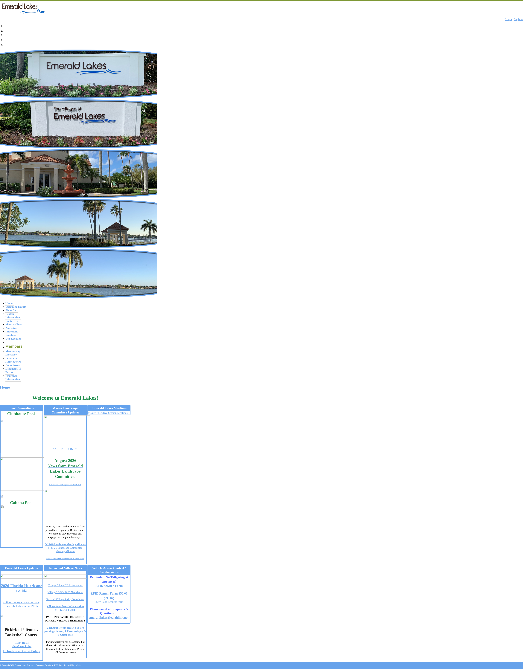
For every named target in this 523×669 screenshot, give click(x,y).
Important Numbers (11, 333)
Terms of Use (69, 665)
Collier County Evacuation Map (21, 602)
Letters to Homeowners (13, 360)
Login (508, 19)
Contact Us (11, 320)
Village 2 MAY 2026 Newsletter (65, 592)
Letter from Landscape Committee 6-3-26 (65, 485)
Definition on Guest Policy (21, 651)
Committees (12, 365)
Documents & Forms (13, 370)
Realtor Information (12, 315)
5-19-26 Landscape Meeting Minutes (65, 544)
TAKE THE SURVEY (65, 448)
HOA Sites (58, 665)
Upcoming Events (15, 306)
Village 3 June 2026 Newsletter (65, 585)
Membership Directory (12, 352)
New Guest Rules (21, 646)
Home (9, 303)
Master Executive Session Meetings (108, 412)
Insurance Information (12, 377)
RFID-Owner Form (109, 585)
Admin (78, 665)
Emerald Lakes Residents (24, 665)
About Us (10, 310)
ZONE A (32, 605)
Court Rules (21, 642)
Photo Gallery (13, 324)
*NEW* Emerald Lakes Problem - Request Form (65, 559)
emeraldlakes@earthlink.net (108, 617)
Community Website (43, 665)
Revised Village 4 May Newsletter (65, 599)
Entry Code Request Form (109, 601)
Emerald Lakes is (16, 605)
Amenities (11, 327)
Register (518, 19)
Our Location (13, 338)
